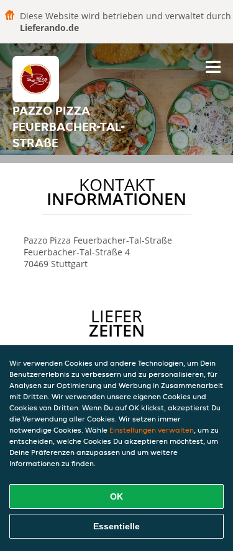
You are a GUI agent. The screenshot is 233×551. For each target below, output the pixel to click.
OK (116, 496)
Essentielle (116, 526)
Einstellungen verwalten (151, 429)
